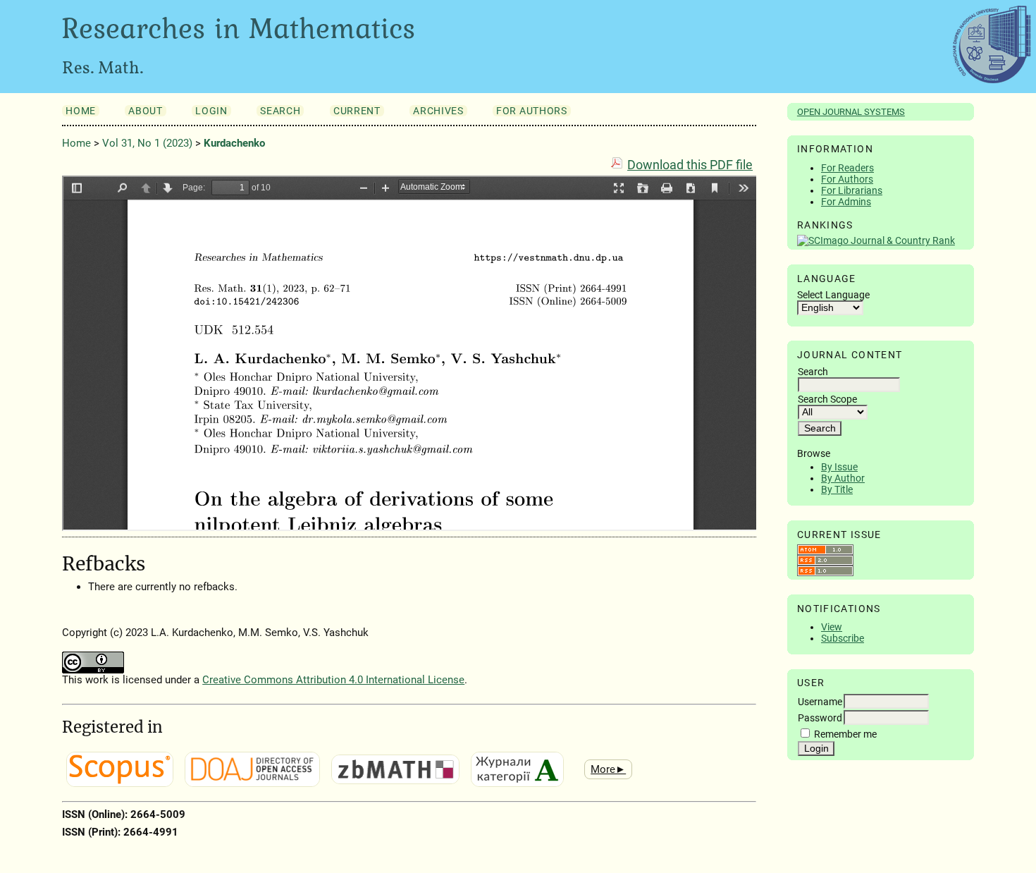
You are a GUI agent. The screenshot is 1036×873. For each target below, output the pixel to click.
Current (357, 110)
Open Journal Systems (851, 111)
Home (81, 110)
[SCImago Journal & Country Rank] (876, 240)
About (145, 110)
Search (280, 110)
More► (608, 769)
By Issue (839, 466)
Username (820, 701)
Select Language (833, 294)
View (831, 627)
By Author (843, 478)
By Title (837, 489)
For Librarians (851, 190)
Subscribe (842, 638)
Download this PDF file (690, 165)
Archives (438, 110)
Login (211, 110)
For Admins (846, 201)
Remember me (845, 734)
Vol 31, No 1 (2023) (147, 143)
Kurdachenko (234, 143)
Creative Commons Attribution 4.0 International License (333, 679)
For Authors (847, 179)
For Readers (847, 167)
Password (820, 718)
